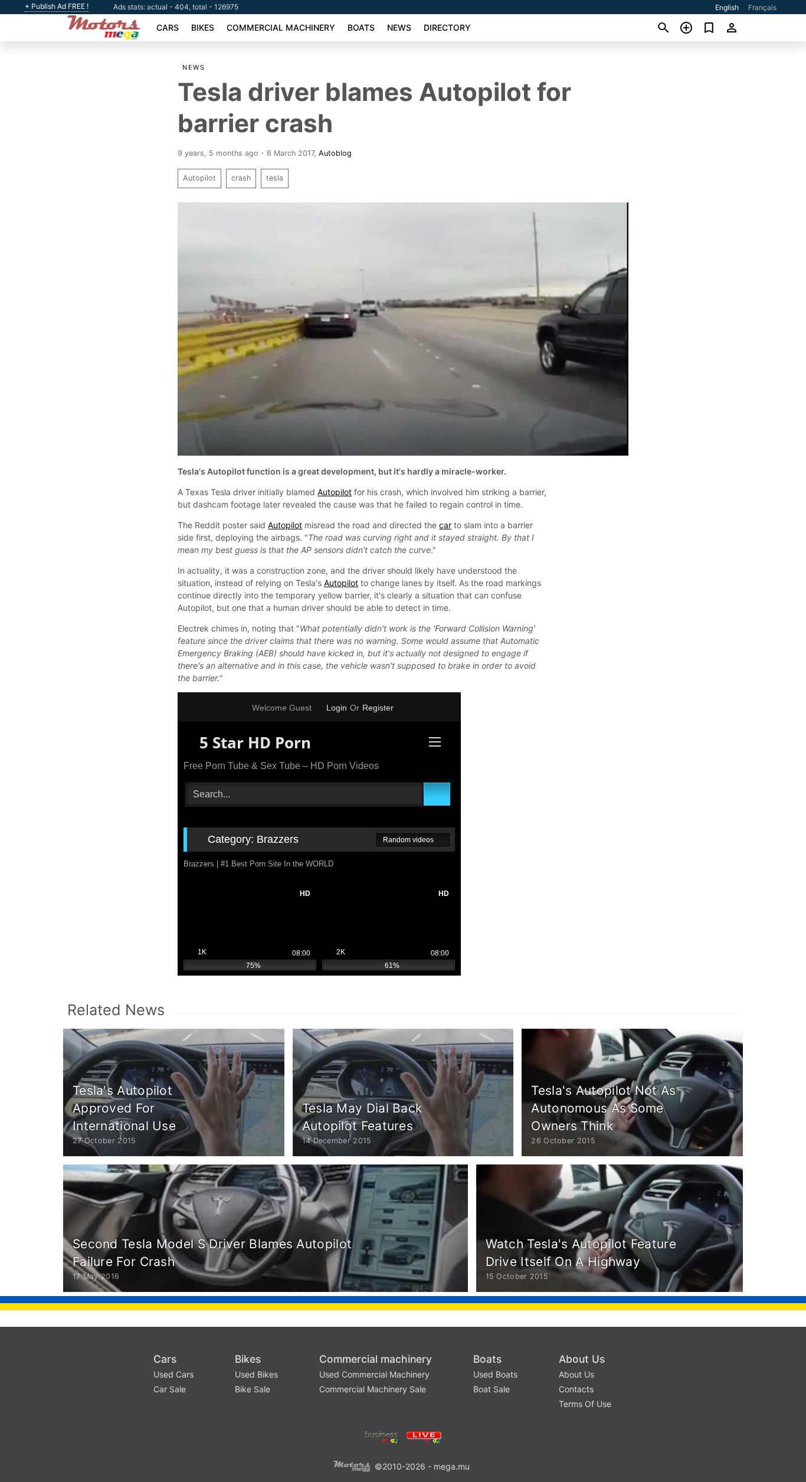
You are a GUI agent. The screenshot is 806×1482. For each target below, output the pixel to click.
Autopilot (199, 178)
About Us (582, 1359)
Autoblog (335, 153)
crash (241, 178)
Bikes (202, 27)
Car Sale (169, 1389)
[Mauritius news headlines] (424, 1436)
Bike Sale (252, 1389)
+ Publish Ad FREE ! (57, 6)
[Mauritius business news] (381, 1436)
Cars (167, 27)
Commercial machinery (281, 27)
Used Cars (173, 1374)
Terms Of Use (585, 1404)
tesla (274, 178)
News (399, 27)
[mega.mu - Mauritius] (352, 1466)
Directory (447, 27)
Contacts (576, 1389)
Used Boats (495, 1374)
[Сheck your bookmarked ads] (708, 27)
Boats (361, 27)
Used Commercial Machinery (374, 1374)
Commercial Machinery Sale (372, 1389)
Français (762, 7)
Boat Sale (491, 1389)
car (445, 525)
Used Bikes (256, 1374)
